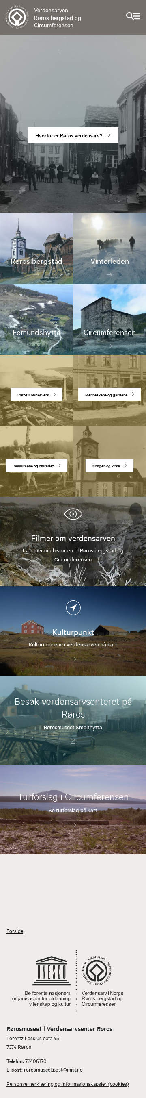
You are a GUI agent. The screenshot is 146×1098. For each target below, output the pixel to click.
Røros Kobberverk (33, 394)
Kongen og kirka (106, 466)
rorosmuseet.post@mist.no (53, 1069)
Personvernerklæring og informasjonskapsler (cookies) (67, 1083)
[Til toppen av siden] (136, 1088)
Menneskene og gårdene (106, 394)
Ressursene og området (33, 466)
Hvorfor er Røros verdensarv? (68, 135)
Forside (14, 930)
